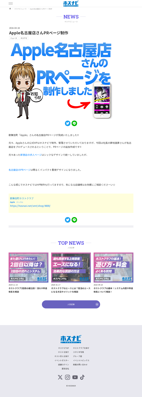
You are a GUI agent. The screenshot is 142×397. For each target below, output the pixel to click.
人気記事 (71, 304)
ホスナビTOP (63, 348)
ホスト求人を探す (61, 356)
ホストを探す (63, 352)
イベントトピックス (81, 360)
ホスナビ (24, 38)
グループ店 (77, 356)
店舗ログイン (63, 364)
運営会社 (65, 368)
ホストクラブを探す (81, 348)
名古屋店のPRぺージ (20, 169)
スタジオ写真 (78, 352)
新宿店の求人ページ (31, 154)
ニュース (13, 38)
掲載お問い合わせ (80, 364)
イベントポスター (61, 360)
